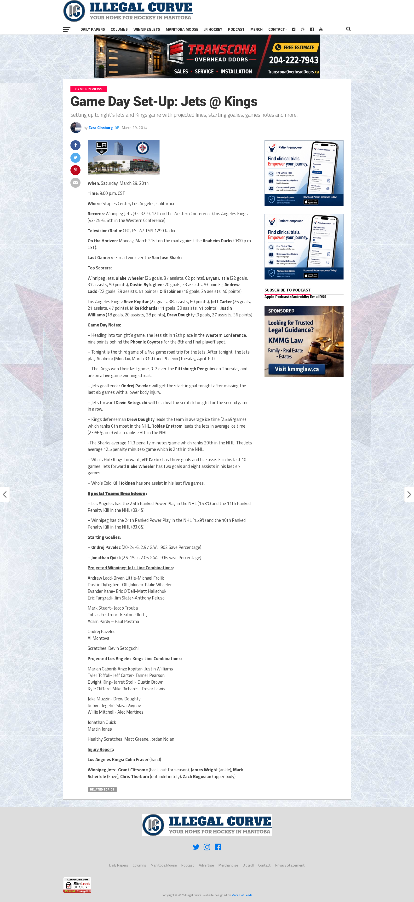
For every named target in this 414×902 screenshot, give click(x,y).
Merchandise (228, 865)
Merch (256, 29)
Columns (119, 29)
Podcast (236, 29)
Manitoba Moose (182, 29)
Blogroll (248, 865)
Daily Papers (92, 29)
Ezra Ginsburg (101, 127)
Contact (276, 29)
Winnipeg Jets (146, 29)
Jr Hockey (213, 29)
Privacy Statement (290, 865)
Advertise (206, 865)
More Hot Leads (242, 895)
